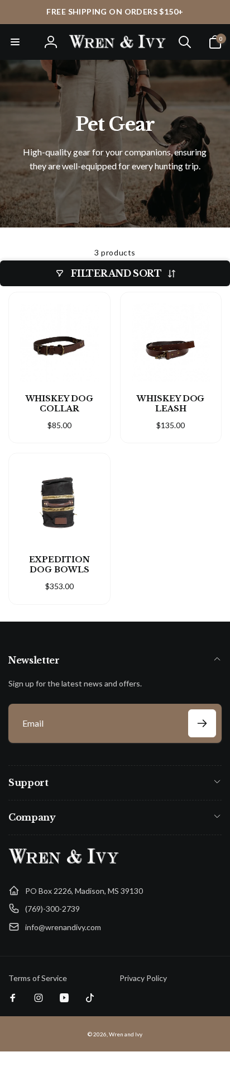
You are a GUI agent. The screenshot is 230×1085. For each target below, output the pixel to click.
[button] (15, 42)
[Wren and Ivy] (64, 864)
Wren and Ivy (125, 1034)
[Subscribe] (202, 723)
